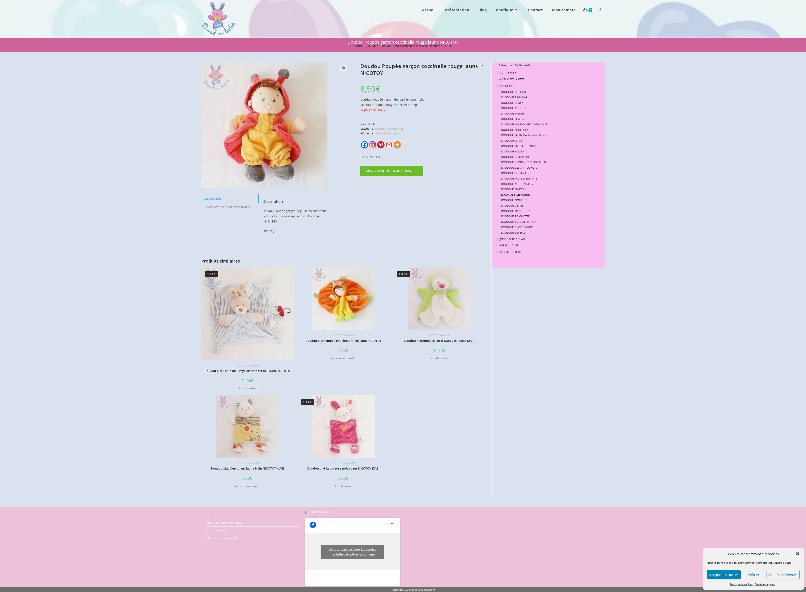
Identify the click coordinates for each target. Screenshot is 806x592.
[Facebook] (364, 144)
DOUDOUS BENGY (512, 103)
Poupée (394, 133)
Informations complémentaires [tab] (227, 207)
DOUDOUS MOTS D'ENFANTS (519, 178)
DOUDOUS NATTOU (513, 189)
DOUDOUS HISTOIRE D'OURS (519, 146)
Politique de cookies (741, 584)
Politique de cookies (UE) (221, 538)
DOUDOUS (506, 86)
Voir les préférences (783, 574)
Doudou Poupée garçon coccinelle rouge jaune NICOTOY (417, 46)
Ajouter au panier (343, 358)
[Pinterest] (381, 144)
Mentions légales (765, 584)
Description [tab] (212, 198)
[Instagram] (372, 144)
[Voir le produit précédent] (475, 65)
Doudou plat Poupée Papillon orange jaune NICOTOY (343, 341)
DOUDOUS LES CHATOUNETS (519, 167)
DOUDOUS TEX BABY (514, 232)
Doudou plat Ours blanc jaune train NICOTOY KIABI (247, 468)
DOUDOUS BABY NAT (514, 97)
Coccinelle (382, 133)
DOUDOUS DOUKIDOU (515, 130)
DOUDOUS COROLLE (514, 108)
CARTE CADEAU (508, 73)
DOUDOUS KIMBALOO (515, 157)
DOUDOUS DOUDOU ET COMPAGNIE (524, 124)
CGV (207, 515)
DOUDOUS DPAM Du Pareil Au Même (524, 135)
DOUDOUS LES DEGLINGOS (518, 173)
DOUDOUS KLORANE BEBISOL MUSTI (524, 162)
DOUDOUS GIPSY (511, 140)
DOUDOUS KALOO (512, 151)
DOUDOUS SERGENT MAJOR (518, 222)
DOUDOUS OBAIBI (512, 205)
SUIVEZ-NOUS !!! (320, 512)
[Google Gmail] (389, 144)
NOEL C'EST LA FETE (511, 79)
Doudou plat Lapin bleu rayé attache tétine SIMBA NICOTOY (247, 371)
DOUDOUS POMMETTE (515, 216)
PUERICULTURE (508, 245)
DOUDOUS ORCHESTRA (515, 211)
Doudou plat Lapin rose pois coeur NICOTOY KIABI (343, 468)
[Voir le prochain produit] (482, 65)
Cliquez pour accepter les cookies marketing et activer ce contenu (352, 552)
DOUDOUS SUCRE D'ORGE (517, 227)
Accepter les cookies (723, 574)
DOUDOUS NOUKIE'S (514, 200)
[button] (798, 554)
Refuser (753, 574)
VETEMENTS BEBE (510, 252)
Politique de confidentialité (223, 522)
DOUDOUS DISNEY (512, 113)
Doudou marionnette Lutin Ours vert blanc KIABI (439, 341)
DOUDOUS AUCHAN (513, 92)
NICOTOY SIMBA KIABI (389, 128)
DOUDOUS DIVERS (512, 119)
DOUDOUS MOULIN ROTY (517, 184)
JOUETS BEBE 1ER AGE (512, 239)
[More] (397, 144)
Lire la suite (247, 388)
